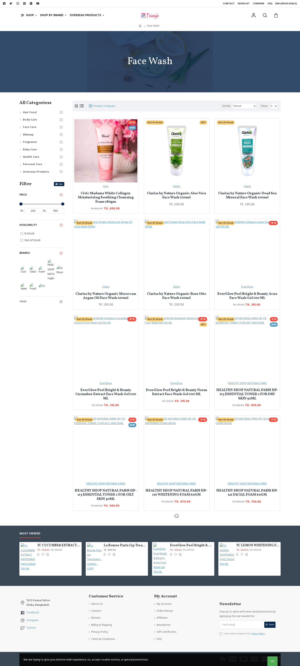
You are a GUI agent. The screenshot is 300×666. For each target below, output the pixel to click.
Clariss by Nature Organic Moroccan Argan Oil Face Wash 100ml (106, 296)
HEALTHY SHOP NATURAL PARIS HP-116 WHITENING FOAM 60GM (177, 493)
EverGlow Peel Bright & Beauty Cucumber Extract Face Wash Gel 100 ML (105, 394)
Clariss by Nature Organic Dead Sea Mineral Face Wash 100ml (247, 195)
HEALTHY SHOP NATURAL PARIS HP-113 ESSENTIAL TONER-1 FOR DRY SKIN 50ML (247, 394)
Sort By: (226, 106)
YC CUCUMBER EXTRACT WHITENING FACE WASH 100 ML (58, 545)
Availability (28, 225)
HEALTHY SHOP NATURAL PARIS (247, 383)
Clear (60, 184)
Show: (264, 106)
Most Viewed (29, 534)
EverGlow (247, 287)
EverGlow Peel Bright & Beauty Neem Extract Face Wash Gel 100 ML (176, 392)
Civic (106, 186)
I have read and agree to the (244, 633)
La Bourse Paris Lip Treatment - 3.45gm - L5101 (125, 545)
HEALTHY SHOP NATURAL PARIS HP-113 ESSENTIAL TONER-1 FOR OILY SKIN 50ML (106, 495)
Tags (22, 301)
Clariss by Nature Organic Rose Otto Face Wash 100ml (176, 296)
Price (23, 195)
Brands (24, 253)
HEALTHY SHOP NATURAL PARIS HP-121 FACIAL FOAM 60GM (247, 493)
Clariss (176, 186)
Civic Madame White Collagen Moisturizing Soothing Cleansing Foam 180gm (106, 197)
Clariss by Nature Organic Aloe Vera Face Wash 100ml (176, 195)
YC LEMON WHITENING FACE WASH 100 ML (257, 545)
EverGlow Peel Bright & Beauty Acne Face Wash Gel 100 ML (247, 296)
